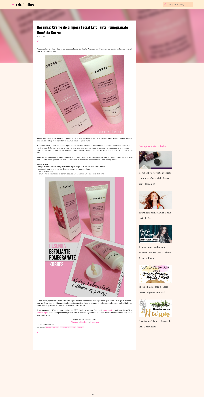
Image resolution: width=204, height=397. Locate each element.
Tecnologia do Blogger (103, 394)
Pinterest (75, 322)
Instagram (94, 322)
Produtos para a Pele (68, 327)
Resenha (80, 327)
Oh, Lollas (25, 4)
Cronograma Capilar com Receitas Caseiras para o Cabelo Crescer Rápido (155, 252)
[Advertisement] (84, 370)
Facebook (84, 322)
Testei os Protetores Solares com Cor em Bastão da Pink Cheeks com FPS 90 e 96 (155, 178)
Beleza (48, 327)
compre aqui (107, 310)
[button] (38, 41)
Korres (55, 327)
